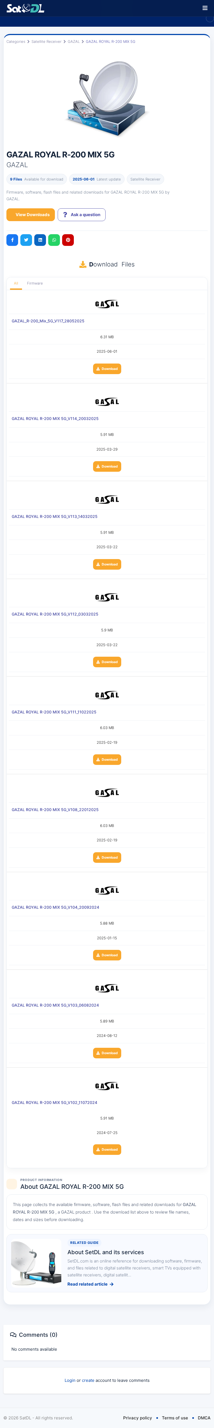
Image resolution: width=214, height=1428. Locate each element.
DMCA (204, 1417)
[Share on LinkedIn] (40, 240)
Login (70, 1380)
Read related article (87, 1284)
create (88, 1380)
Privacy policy (137, 1417)
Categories (15, 41)
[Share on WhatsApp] (54, 240)
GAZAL (74, 41)
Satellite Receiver (46, 41)
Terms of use (175, 1417)
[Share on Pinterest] (68, 240)
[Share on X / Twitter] (26, 240)
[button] (205, 8)
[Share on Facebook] (12, 240)
